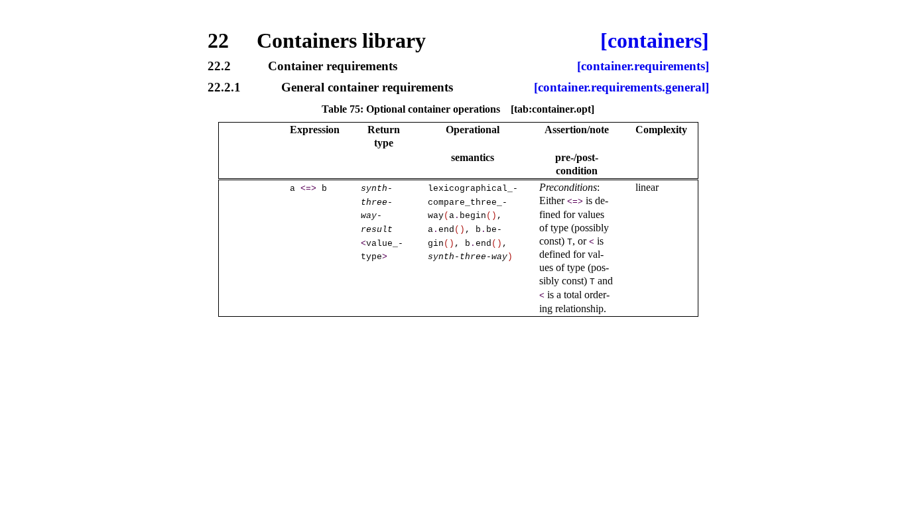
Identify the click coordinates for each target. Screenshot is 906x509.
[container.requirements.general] (621, 88)
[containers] (654, 40)
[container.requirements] (643, 66)
